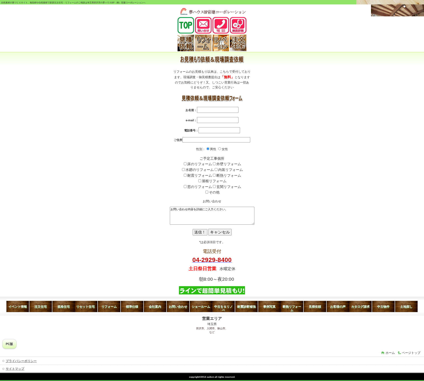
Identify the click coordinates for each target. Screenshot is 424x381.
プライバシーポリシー (21, 361)
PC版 (9, 344)
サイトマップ (15, 368)
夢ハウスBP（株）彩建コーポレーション (213, 11)
